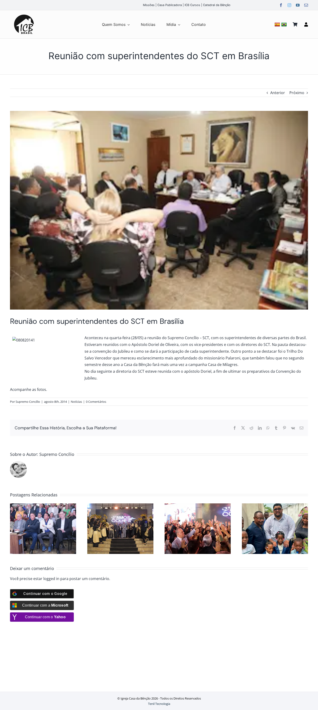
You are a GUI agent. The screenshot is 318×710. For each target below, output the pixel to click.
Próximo (296, 92)
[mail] (306, 5)
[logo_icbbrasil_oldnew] (24, 14)
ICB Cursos (192, 5)
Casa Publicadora (169, 5)
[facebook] (281, 5)
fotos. (42, 389)
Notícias (76, 401)
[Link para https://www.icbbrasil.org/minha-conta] (306, 24)
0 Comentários (96, 401)
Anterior (277, 92)
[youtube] (298, 5)
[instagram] (289, 5)
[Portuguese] (284, 24)
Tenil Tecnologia (159, 704)
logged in (51, 578)
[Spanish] (277, 24)
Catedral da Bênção (216, 5)
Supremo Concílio (28, 401)
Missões (149, 5)
